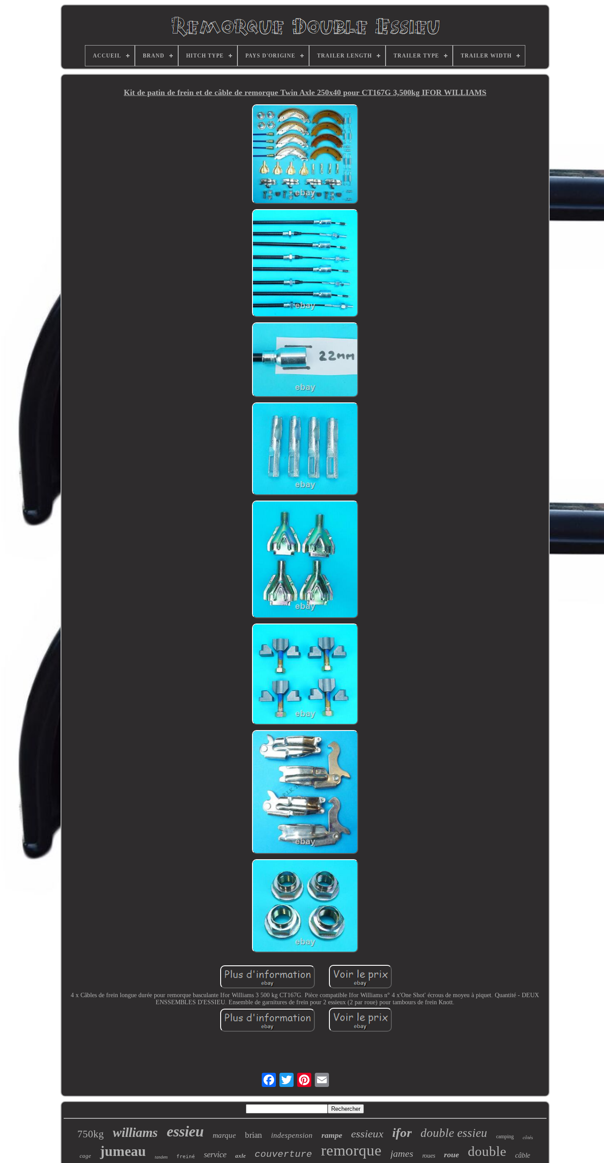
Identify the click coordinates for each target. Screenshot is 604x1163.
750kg (90, 1134)
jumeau (123, 1151)
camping (505, 1136)
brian (253, 1135)
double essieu (454, 1133)
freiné (185, 1156)
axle (240, 1155)
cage (85, 1155)
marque (224, 1135)
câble (522, 1155)
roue (451, 1154)
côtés (528, 1137)
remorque (351, 1150)
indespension (292, 1135)
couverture (283, 1154)
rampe (331, 1135)
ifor (402, 1132)
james (401, 1153)
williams (135, 1132)
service (215, 1154)
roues (428, 1155)
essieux (367, 1134)
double (487, 1151)
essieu (185, 1131)
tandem (161, 1157)
